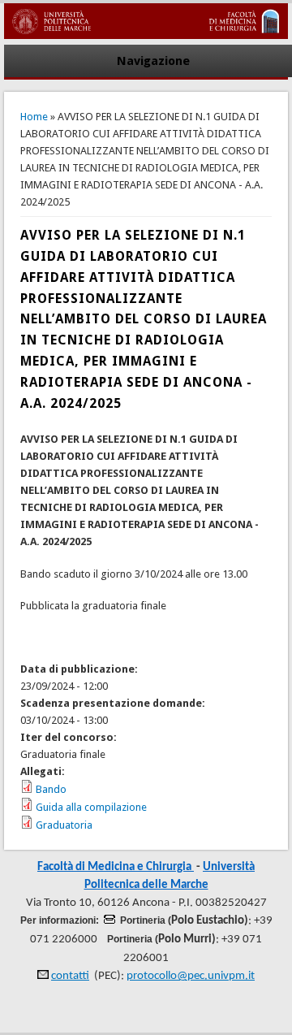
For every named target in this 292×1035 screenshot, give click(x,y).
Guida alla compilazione (91, 807)
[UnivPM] (145, 35)
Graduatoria (64, 825)
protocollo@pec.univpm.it (191, 976)
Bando (51, 789)
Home (34, 116)
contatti (70, 976)
